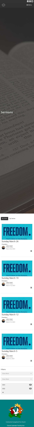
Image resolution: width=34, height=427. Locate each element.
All (3, 392)
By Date (4, 218)
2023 (16, 385)
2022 (16, 388)
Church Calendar (12, 425)
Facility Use (20, 425)
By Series (12, 218)
